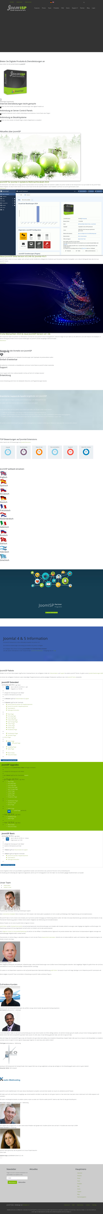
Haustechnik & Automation (48, 937)
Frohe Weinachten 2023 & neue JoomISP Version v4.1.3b (25, 334)
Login (93, 8)
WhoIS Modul (11, 753)
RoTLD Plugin (7, 737)
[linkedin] (92, 2)
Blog (88, 8)
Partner (82, 8)
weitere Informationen (52, 612)
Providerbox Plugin (12, 729)
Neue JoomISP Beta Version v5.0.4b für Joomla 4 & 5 (23, 256)
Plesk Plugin (11, 714)
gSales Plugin (11, 741)
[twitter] (84, 2)
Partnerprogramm (81, 1197)
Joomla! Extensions (26, 442)
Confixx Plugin (11, 725)
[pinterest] (86, 2)
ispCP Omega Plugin (13, 722)
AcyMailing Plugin (12, 747)
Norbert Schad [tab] (7, 887)
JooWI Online (3, 926)
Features (37, 8)
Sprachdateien (11, 708)
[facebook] (81, 2)
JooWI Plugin (17, 743)
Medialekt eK (26, 1205)
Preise (44, 8)
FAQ (62, 8)
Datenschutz (28, 2)
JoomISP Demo (72, 677)
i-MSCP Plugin (11, 724)
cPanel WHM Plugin (12, 720)
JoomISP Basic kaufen (8, 865)
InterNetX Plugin (12, 735)
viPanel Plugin (11, 727)
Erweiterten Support (19, 396)
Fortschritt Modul (12, 754)
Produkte (56, 8)
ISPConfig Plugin (12, 716)
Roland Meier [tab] (6, 885)
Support (74, 8)
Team (49, 8)
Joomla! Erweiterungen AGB (96, 673)
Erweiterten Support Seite (54, 416)
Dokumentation (54, 673)
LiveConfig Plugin (12, 718)
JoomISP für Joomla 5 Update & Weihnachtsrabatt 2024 (24, 182)
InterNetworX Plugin (13, 733)
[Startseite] (17, 8)
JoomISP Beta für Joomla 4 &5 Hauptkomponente (20, 704)
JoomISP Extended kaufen (10, 760)
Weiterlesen (3, 188)
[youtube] (89, 2)
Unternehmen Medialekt (9, 914)
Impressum (19, 2)
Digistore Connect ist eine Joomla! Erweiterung (14, 931)
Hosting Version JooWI (16, 926)
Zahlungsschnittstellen (13, 710)
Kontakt (12, 2)
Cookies (87, 1205)
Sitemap (94, 1205)
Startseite (79, 1173)
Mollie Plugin (11, 749)
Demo (68, 8)
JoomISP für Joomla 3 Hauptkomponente (18, 706)
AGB (73, 1205)
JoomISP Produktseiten (37, 650)
